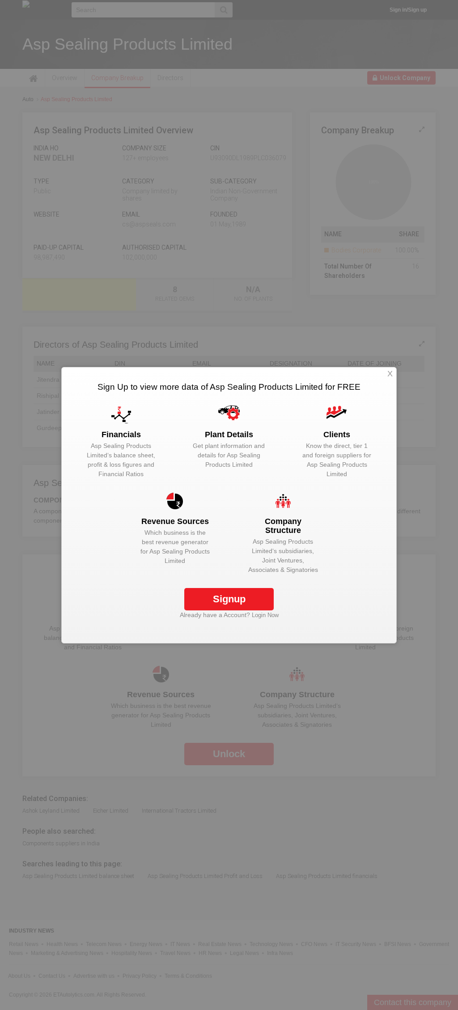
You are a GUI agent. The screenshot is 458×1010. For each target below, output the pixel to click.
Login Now (265, 615)
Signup (229, 599)
